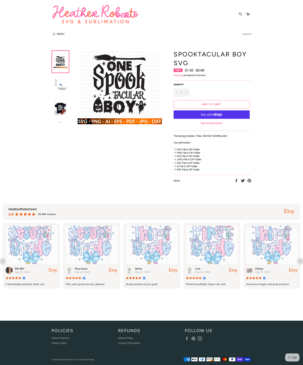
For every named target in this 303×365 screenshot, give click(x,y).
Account (246, 34)
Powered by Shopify (85, 360)
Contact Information (129, 343)
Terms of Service (60, 338)
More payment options (211, 123)
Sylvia (138, 268)
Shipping (178, 75)
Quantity (179, 84)
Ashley (259, 268)
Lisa (197, 268)
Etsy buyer (81, 268)
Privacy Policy (59, 343)
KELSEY (19, 268)
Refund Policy (125, 338)
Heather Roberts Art (67, 360)
